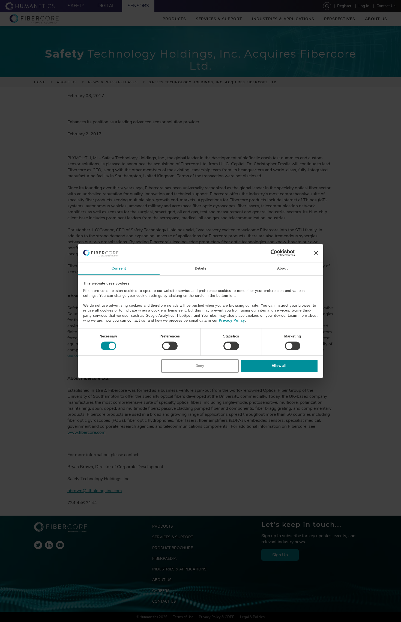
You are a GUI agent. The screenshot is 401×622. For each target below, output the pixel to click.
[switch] (170, 346)
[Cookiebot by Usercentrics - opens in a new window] (271, 252)
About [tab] (282, 268)
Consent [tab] (119, 268)
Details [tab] (201, 268)
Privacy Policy (232, 320)
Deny (200, 366)
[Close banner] (316, 253)
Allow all (279, 366)
